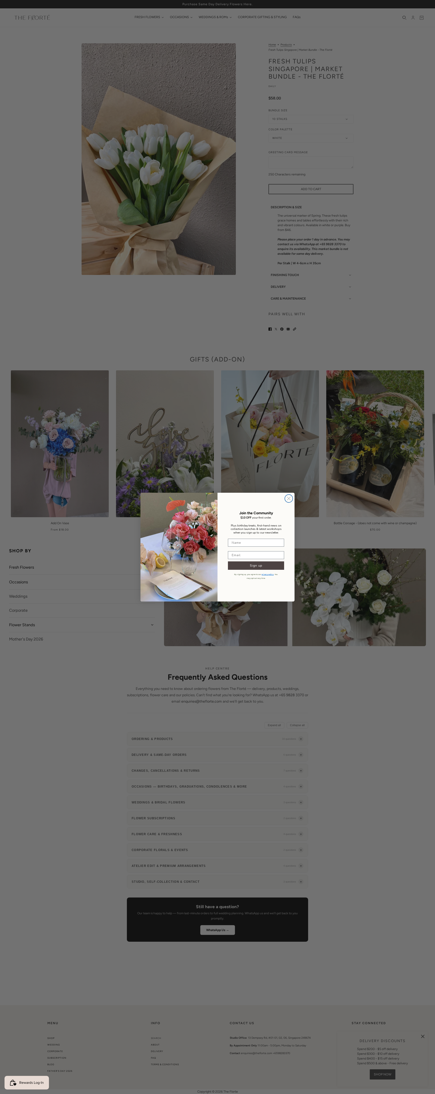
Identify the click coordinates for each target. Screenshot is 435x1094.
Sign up (256, 565)
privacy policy (268, 574)
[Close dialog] (289, 498)
